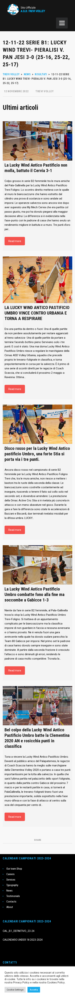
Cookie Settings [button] (15, 989)
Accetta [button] (34, 989)
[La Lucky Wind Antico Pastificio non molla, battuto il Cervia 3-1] (37, 141)
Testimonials (13, 896)
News (9, 890)
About (9, 907)
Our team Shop (14, 868)
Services (10, 879)
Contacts (11, 901)
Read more (14, 241)
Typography (12, 885)
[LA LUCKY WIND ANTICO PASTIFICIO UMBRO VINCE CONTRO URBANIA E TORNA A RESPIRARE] (37, 279)
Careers (10, 874)
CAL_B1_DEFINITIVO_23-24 (18, 931)
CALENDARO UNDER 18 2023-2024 (23, 939)
